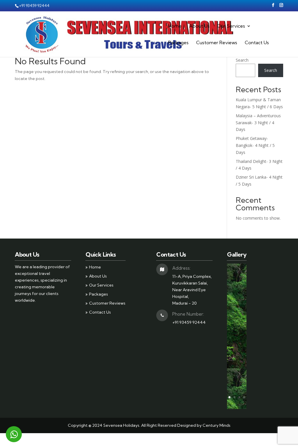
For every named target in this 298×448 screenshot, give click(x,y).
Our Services (231, 26)
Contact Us (257, 42)
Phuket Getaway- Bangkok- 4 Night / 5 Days (255, 145)
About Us (199, 26)
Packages (178, 42)
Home (175, 26)
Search (242, 60)
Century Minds (216, 425)
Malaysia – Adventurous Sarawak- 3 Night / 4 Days (258, 122)
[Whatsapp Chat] (14, 434)
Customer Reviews (216, 42)
